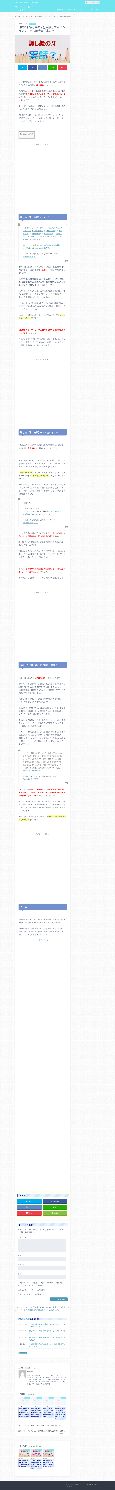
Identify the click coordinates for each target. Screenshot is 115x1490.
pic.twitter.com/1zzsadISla (33, 770)
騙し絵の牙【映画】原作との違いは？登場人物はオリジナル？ (47, 1332)
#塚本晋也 (30, 237)
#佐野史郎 (51, 231)
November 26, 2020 (30, 523)
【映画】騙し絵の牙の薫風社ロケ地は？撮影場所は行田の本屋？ (47, 1345)
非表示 (30, 134)
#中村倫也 (39, 231)
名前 (20, 1255)
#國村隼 (35, 239)
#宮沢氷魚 (51, 228)
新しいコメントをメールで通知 (32, 1290)
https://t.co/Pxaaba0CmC (46, 245)
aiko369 (30, 1371)
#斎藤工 (59, 234)
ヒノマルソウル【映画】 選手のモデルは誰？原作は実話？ (39, 1425)
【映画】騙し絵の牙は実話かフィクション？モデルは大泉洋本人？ (47, 1325)
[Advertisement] (43, 161)
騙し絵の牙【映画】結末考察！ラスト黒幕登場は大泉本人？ (47, 1338)
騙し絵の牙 (24, 1319)
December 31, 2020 (30, 779)
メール (21, 1264)
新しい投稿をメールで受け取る (32, 1294)
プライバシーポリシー (82, 10)
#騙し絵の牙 (50, 511)
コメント (22, 1237)
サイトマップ (94, 9)
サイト (20, 1273)
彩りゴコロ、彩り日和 (22, 8)
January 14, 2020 (29, 257)
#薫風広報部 (34, 508)
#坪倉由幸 (48, 234)
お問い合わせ (71, 9)
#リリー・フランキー (46, 237)
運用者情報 (60, 9)
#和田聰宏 (36, 234)
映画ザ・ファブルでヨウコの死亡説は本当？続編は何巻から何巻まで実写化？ (42, 1432)
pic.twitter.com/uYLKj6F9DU (39, 248)
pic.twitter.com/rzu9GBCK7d (39, 514)
